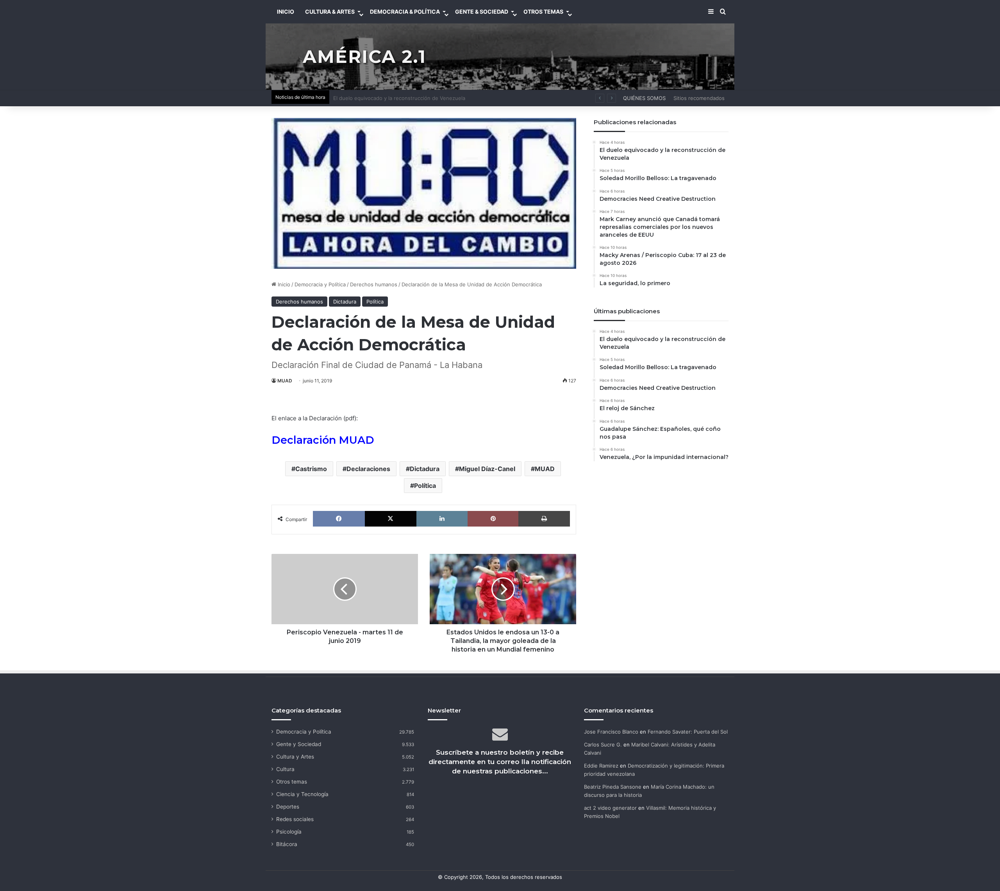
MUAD (284, 381)
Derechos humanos (373, 284)
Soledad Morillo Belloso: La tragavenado (381, 98)
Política (375, 301)
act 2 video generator (610, 808)
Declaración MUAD (322, 440)
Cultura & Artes (330, 11)
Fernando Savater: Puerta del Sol (688, 732)
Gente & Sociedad (481, 11)
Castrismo (311, 469)
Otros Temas (543, 11)
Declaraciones (368, 469)
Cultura (285, 769)
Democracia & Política (405, 11)
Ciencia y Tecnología (302, 794)
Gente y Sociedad (298, 744)
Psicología (289, 832)
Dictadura (344, 301)
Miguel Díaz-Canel (487, 469)
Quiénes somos (644, 98)
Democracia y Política (320, 284)
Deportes (287, 807)
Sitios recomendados (699, 98)
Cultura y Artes (295, 757)
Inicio (283, 284)
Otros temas (291, 782)
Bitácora (286, 844)
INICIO (285, 11)
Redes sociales (295, 819)
